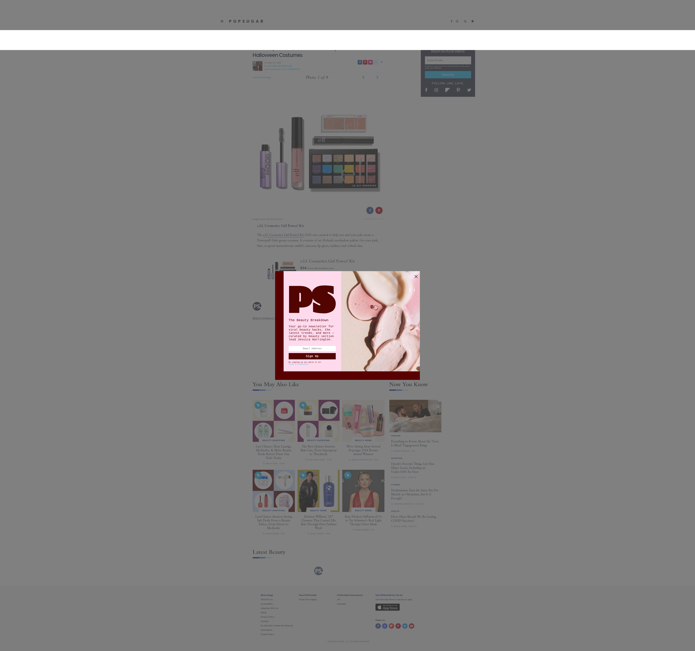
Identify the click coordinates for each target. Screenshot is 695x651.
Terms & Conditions (298, 364)
